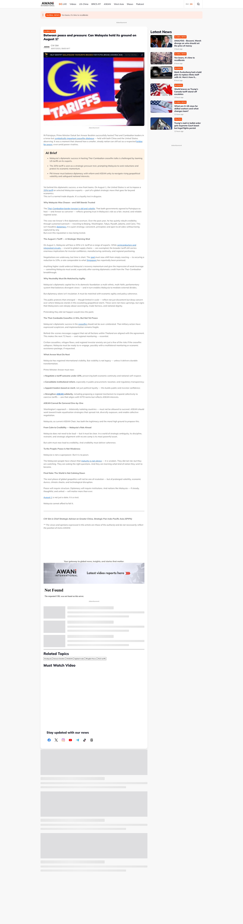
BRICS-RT (96, 4)
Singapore (92, 260)
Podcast (140, 4)
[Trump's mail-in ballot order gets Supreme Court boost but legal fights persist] (161, 123)
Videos (73, 4)
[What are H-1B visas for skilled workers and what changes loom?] (161, 106)
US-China (83, 4)
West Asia (119, 4)
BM (187, 4)
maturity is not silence (91, 461)
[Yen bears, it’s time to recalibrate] (161, 58)
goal (93, 257)
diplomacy (61, 226)
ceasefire (82, 324)
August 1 (48, 497)
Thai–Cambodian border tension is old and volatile (71, 208)
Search (198, 4)
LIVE (65, 4)
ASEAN (107, 4)
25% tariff (48, 190)
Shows (130, 4)
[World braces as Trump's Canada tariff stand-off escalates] (161, 89)
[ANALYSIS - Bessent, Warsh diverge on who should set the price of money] (161, 41)
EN (191, 4)
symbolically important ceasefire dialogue (74, 138)
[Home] (47, 4)
